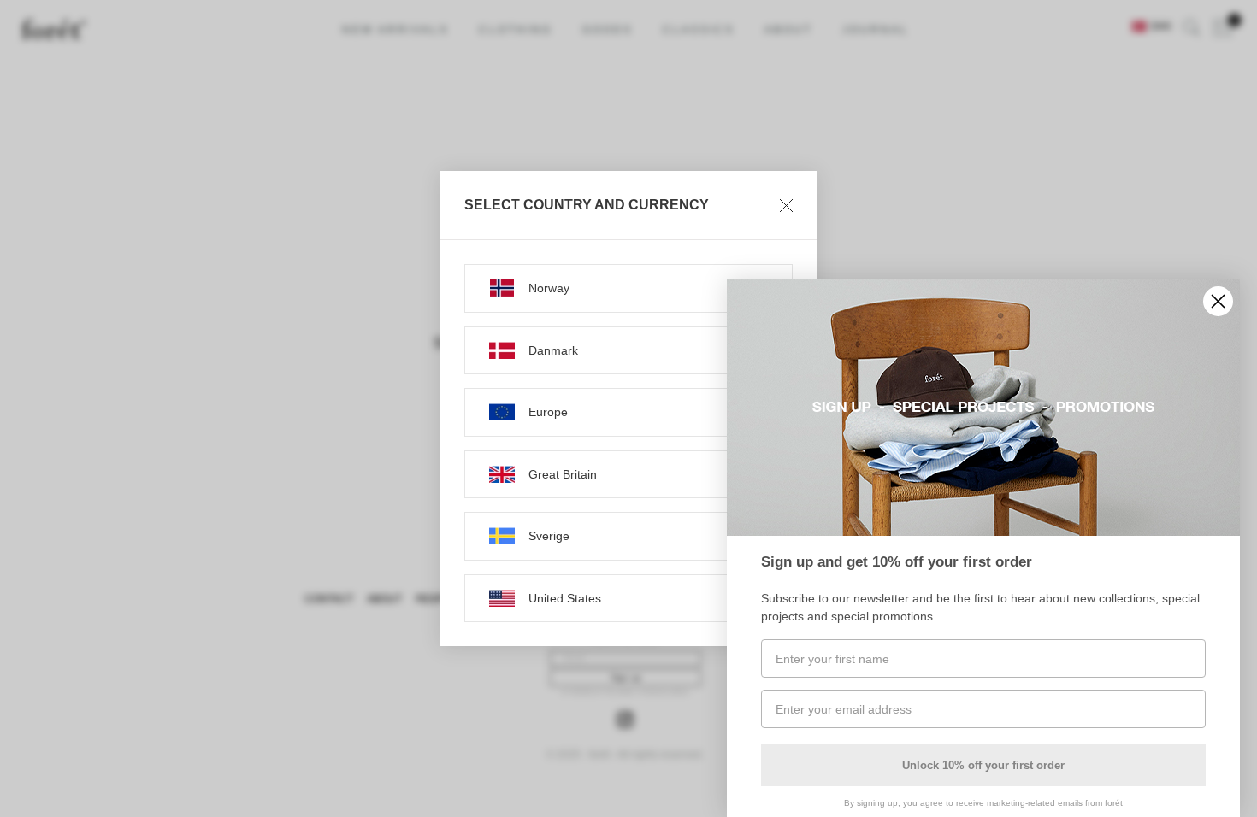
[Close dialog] (1218, 301)
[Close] (786, 205)
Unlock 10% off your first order (983, 765)
